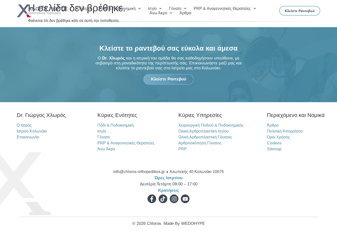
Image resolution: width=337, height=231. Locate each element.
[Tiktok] (163, 198)
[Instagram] (174, 198)
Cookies (274, 143)
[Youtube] (185, 198)
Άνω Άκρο (158, 13)
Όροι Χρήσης (278, 137)
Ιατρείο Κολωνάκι (32, 131)
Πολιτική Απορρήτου (285, 131)
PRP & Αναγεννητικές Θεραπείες (222, 8)
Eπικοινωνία (28, 137)
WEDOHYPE (193, 223)
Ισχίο (152, 8)
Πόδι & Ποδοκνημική (117, 8)
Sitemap (274, 149)
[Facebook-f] (152, 198)
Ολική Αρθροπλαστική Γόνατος (205, 137)
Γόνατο (175, 8)
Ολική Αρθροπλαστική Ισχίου (203, 131)
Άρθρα (185, 13)
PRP (182, 149)
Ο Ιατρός (84, 8)
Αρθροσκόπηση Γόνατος (200, 143)
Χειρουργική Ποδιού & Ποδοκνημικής (210, 125)
